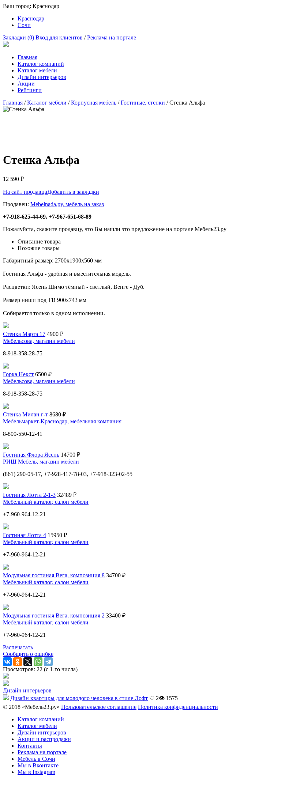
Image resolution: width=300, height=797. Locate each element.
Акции (26, 83)
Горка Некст (18, 374)
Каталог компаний (41, 64)
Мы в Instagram (36, 772)
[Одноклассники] (17, 661)
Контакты (30, 746)
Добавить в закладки (73, 192)
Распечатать (18, 647)
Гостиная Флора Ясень (31, 455)
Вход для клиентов (59, 37)
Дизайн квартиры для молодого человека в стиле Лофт (79, 698)
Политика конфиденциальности (178, 707)
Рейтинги (30, 90)
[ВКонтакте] (7, 661)
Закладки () (18, 37)
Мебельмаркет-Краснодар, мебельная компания (62, 421)
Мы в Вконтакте (38, 765)
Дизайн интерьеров (42, 77)
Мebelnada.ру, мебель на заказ (67, 204)
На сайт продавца (25, 192)
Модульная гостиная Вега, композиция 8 (54, 575)
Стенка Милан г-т (25, 414)
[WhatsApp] (38, 661)
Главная (27, 57)
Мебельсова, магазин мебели (39, 341)
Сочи (24, 25)
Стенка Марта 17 (24, 334)
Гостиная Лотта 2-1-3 (29, 495)
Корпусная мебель (93, 102)
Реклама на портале (111, 37)
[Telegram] (48, 661)
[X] (27, 661)
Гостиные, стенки (143, 102)
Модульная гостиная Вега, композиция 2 (54, 615)
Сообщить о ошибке (28, 654)
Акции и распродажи (44, 739)
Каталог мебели (37, 70)
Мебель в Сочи (36, 759)
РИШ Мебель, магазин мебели (41, 461)
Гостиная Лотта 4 (24, 535)
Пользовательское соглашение (98, 707)
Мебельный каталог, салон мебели (46, 502)
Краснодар (31, 18)
